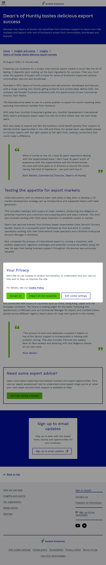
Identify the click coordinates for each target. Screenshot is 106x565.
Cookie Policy (36, 287)
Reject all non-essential (43, 296)
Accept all (15, 296)
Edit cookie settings (76, 296)
